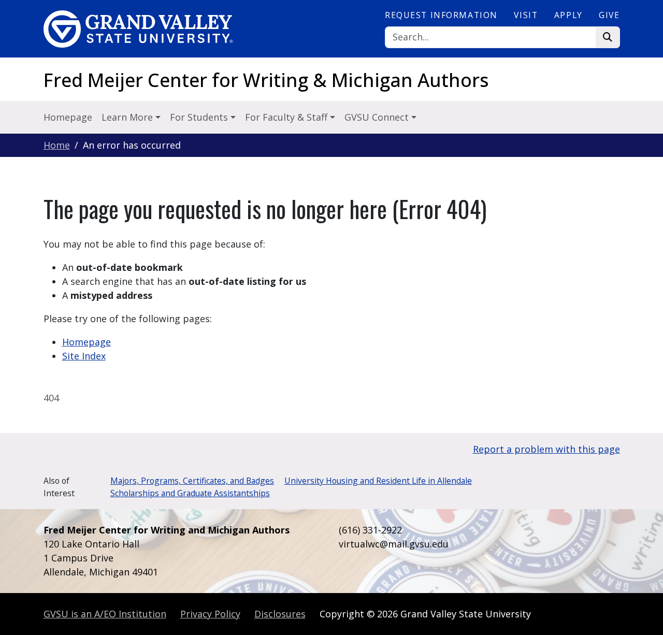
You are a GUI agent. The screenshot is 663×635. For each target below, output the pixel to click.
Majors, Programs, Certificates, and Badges (192, 480)
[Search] (608, 37)
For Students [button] (200, 117)
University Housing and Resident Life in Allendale (378, 480)
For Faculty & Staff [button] (287, 117)
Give (609, 15)
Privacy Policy (210, 614)
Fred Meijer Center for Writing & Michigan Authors (266, 80)
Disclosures (280, 614)
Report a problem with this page (546, 449)
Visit (526, 15)
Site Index (84, 356)
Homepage (68, 117)
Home (57, 145)
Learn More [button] (128, 117)
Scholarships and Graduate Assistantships (190, 493)
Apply (568, 15)
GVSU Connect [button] (377, 117)
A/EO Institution (105, 614)
